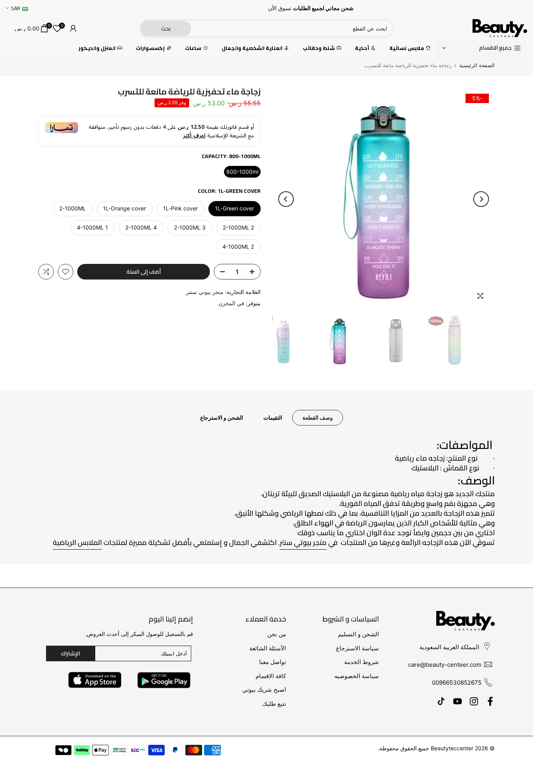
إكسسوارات (150, 48)
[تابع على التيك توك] (441, 701)
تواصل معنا (272, 662)
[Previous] (481, 199)
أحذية (362, 48)
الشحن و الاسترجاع (221, 417)
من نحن (276, 634)
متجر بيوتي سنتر (205, 291)
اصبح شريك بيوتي (264, 689)
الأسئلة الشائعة (267, 648)
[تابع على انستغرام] (474, 701)
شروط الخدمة (361, 662)
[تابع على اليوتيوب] (457, 701)
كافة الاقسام (271, 676)
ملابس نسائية (406, 48)
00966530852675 (456, 682)
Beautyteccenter (452, 748)
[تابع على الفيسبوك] (490, 701)
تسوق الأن (279, 8)
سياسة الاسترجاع (357, 648)
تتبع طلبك (274, 703)
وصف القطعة (317, 417)
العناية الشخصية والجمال (252, 48)
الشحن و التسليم (358, 634)
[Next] (286, 199)
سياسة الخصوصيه (356, 676)
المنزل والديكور (96, 48)
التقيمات (272, 417)
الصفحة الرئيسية (477, 65)
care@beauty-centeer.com (444, 664)
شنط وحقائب (319, 48)
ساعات (193, 48)
